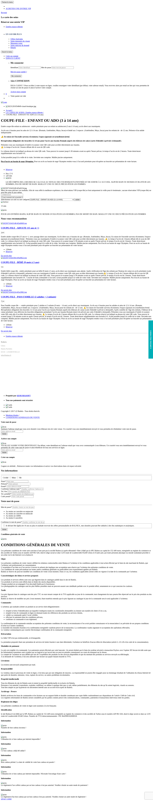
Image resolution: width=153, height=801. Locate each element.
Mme (14, 478)
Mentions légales (12, 415)
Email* (3, 486)
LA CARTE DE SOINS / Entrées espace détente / (25, 112)
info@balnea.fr (6, 355)
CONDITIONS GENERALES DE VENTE (23, 417)
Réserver (9, 170)
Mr (20, 478)
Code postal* (6, 496)
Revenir (4, 13)
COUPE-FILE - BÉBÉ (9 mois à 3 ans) (20, 262)
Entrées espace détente (14, 27)
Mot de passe (46, 67)
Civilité (5, 478)
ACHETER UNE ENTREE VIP (18, 9)
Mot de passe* (6, 507)
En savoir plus (6, 256)
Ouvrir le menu (7, 52)
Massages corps (16, 43)
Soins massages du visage (20, 41)
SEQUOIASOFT (24, 396)
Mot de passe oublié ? (19, 72)
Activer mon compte (18, 92)
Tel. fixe (4, 491)
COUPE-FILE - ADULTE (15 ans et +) (20, 228)
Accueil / (9, 110)
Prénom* (4, 484)
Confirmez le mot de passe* (11, 522)
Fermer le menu (7, 2)
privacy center (6, 799)
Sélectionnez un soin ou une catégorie (15, 200)
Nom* (3, 481)
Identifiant (14, 67)
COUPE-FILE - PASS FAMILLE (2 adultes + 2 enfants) (28, 297)
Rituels (13, 48)
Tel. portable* (6, 494)
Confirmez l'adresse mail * (11, 489)
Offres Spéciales (17, 39)
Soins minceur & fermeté (20, 45)
